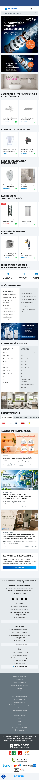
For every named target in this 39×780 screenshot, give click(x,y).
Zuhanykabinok (25, 362)
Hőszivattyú (18, 417)
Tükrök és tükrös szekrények (25, 380)
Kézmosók (5, 365)
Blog (19, 721)
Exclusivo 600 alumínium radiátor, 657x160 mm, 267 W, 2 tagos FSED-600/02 (27, 220)
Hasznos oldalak (19, 715)
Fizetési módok (19, 708)
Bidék (4, 377)
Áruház (19, 691)
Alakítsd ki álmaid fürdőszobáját (17, 458)
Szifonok (23, 387)
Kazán (25, 417)
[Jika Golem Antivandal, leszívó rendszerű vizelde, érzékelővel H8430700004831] (10, 176)
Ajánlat (3, 203)
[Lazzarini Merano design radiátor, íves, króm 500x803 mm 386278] (10, 211)
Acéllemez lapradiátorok (9, 297)
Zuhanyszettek (25, 359)
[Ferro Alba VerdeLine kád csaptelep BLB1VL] (10, 109)
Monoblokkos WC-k (8, 359)
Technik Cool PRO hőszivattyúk (26, 306)
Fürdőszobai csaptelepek (28, 353)
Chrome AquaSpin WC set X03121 (28, 185)
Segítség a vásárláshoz (19, 696)
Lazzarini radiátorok (26, 293)
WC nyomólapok (7, 374)
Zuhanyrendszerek (26, 356)
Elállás (19, 719)
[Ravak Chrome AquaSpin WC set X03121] (28, 176)
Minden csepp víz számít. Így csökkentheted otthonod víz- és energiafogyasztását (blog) (17, 496)
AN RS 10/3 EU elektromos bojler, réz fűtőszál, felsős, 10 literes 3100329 (9, 254)
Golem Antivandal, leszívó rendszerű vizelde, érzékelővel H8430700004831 (10, 185)
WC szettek (6, 356)
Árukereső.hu (19, 779)
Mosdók (5, 362)
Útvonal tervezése (19, 621)
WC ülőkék (6, 368)
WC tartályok (6, 371)
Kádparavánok (25, 374)
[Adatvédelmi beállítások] (3, 777)
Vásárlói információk (19, 676)
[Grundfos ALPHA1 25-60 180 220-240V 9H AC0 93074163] (28, 140)
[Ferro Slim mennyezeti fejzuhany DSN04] (28, 109)
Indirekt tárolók (7, 308)
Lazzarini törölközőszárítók (28, 296)
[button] (31, 9)
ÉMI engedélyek (19, 730)
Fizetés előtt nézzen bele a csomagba (19, 705)
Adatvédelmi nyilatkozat (19, 682)
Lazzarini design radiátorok (28, 299)
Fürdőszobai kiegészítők (28, 384)
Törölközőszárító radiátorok (7, 301)
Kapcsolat (19, 688)
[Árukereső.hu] (19, 776)
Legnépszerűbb (7, 417)
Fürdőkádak (24, 371)
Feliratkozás (19, 567)
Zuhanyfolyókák (25, 368)
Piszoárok (5, 380)
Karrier (19, 724)
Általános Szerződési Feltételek (19, 685)
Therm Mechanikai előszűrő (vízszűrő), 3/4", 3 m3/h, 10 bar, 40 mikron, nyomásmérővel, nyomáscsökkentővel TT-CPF (27, 254)
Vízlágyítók (6, 305)
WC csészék (6, 353)
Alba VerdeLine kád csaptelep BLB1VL (10, 118)
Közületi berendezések (9, 383)
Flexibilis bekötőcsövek (9, 311)
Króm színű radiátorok (27, 302)
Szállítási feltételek (19, 702)
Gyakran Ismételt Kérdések (19, 710)
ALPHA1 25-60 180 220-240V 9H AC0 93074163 (27, 150)
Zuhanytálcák (25, 365)
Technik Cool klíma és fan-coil (28, 310)
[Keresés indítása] (36, 13)
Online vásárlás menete (19, 699)
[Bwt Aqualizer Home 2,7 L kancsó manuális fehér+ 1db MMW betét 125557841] (10, 140)
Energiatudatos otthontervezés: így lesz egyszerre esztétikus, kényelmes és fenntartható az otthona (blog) (19, 537)
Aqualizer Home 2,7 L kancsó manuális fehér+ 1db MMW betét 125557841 (10, 150)
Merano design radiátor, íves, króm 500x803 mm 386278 (10, 220)
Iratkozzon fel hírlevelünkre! (19, 727)
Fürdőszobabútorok (26, 377)
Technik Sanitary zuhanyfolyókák (7, 318)
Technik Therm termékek (10, 294)
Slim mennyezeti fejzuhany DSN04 (27, 118)
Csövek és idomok (8, 314)
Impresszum (19, 679)
